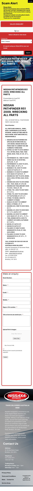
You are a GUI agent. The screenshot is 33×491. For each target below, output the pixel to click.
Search (28, 52)
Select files (17, 338)
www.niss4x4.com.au (15, 253)
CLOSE (30, 1)
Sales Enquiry (16, 24)
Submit (5, 357)
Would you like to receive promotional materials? (12, 351)
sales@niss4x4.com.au (16, 251)
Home (3, 69)
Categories (4, 38)
